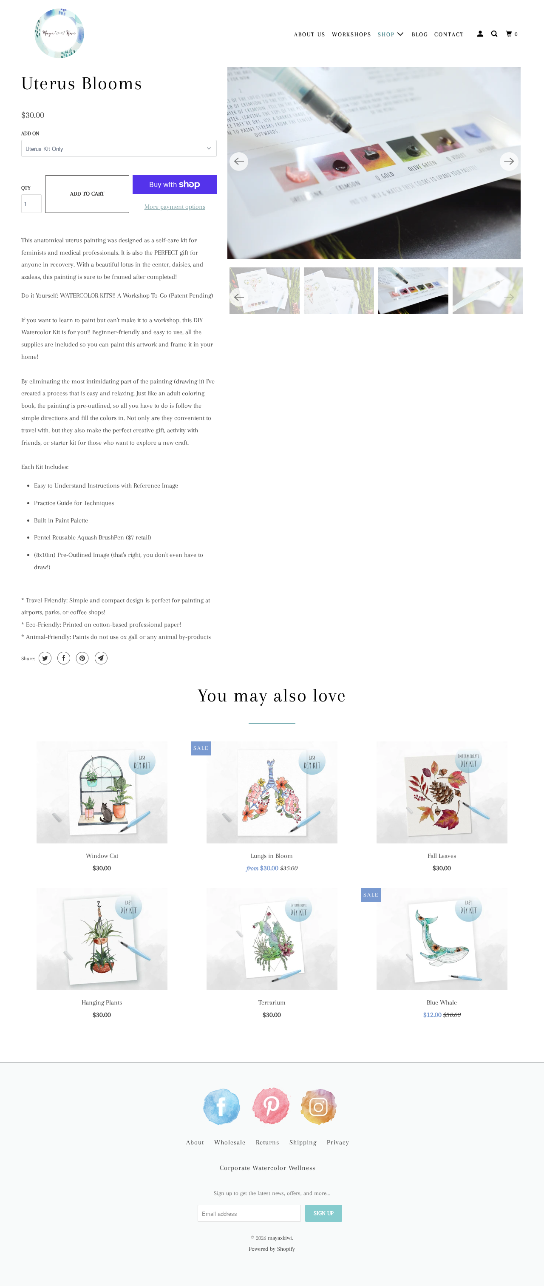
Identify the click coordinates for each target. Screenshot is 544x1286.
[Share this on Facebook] (62, 658)
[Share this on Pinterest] (81, 658)
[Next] (509, 161)
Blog (420, 34)
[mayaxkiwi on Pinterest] (272, 1105)
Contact (449, 34)
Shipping (303, 1142)
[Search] (495, 34)
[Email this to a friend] (100, 658)
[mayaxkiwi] (59, 33)
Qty (26, 188)
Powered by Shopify (272, 1249)
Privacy (338, 1142)
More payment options (174, 206)
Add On (30, 133)
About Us (310, 34)
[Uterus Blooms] (374, 161)
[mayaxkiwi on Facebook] (223, 1105)
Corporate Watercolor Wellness (267, 1168)
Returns (267, 1142)
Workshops (351, 34)
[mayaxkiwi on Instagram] (320, 1105)
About (195, 1142)
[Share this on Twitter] (44, 658)
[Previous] (239, 161)
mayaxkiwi (280, 1238)
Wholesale (230, 1142)
